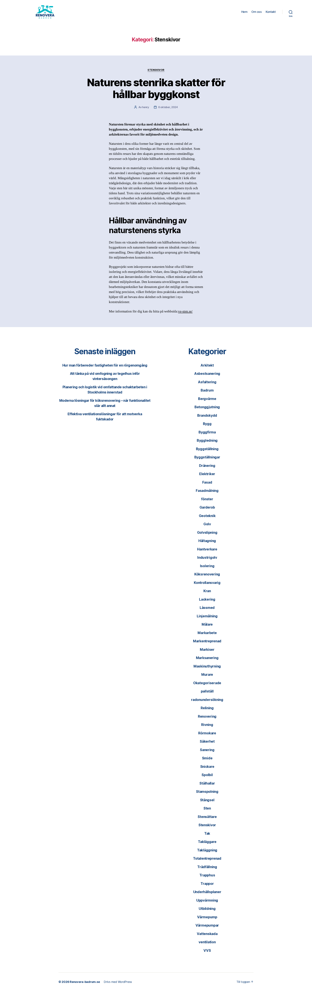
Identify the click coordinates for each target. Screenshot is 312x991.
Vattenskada (207, 934)
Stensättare (207, 817)
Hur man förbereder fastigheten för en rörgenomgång (104, 365)
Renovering (207, 716)
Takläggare (207, 842)
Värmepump (207, 917)
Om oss (256, 11)
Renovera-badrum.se (85, 982)
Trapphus (207, 875)
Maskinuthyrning (207, 666)
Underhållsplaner (207, 892)
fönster (207, 499)
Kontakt (271, 11)
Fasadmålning (207, 491)
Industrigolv (207, 557)
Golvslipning (207, 532)
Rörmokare (207, 733)
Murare (207, 675)
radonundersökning (207, 700)
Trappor (207, 884)
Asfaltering (207, 382)
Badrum (207, 390)
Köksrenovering (207, 574)
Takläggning (207, 850)
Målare (207, 624)
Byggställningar (207, 457)
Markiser (207, 650)
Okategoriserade (207, 683)
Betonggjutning (207, 407)
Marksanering (207, 658)
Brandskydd (207, 415)
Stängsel (207, 800)
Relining (207, 708)
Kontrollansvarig (207, 583)
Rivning (207, 725)
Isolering (207, 566)
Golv (207, 524)
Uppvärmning (207, 900)
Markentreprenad (207, 641)
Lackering (207, 599)
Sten (207, 808)
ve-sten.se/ (185, 311)
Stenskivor (156, 70)
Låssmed (207, 608)
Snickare (207, 767)
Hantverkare (207, 549)
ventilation (207, 942)
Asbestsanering (207, 374)
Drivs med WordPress (118, 982)
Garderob (207, 507)
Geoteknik (207, 516)
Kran (207, 591)
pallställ (207, 691)
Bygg (207, 424)
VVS (207, 950)
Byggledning (207, 440)
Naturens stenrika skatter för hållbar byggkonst (156, 88)
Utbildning (207, 909)
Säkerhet (207, 741)
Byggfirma (207, 432)
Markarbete (207, 633)
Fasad (207, 482)
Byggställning (207, 449)
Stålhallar (207, 783)
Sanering (207, 750)
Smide (207, 758)
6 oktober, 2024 (168, 107)
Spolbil (207, 775)
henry (145, 107)
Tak (207, 833)
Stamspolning (207, 792)
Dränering (207, 466)
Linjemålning (207, 616)
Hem (244, 11)
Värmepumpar (207, 925)
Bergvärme (207, 399)
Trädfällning (207, 867)
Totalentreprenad (207, 858)
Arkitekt (207, 365)
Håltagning (207, 541)
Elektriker (207, 474)
